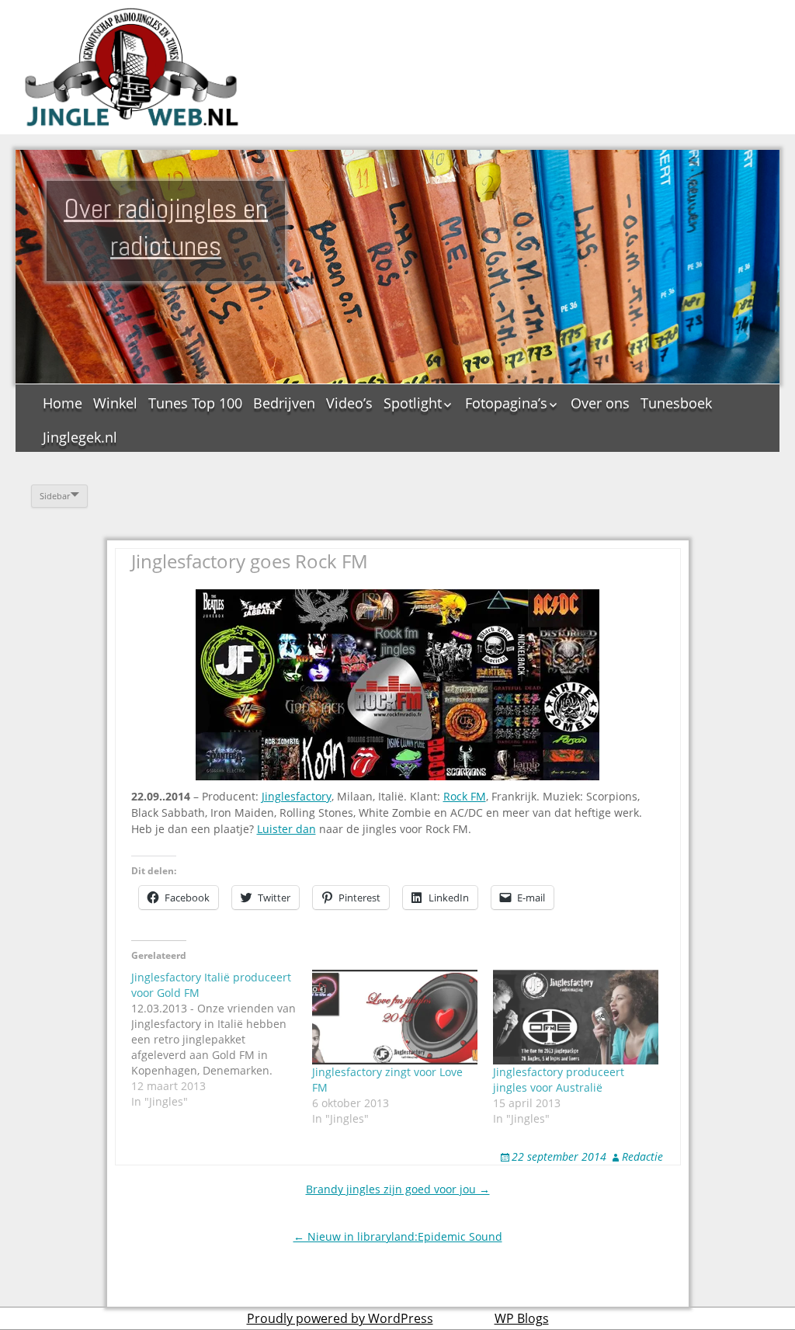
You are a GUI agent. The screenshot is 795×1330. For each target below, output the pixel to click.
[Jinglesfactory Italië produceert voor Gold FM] (221, 1039)
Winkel (115, 403)
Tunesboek (676, 403)
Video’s (349, 403)
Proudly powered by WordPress (340, 1318)
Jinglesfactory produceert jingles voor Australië (558, 1079)
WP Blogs (522, 1318)
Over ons (600, 403)
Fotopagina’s (506, 403)
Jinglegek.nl (80, 437)
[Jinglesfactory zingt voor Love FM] (394, 1017)
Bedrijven (284, 403)
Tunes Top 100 (195, 403)
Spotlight (413, 403)
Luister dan (286, 828)
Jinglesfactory (297, 796)
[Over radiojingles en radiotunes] (132, 67)
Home (62, 403)
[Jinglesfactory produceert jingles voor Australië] (575, 1017)
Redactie (642, 1156)
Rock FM (464, 796)
